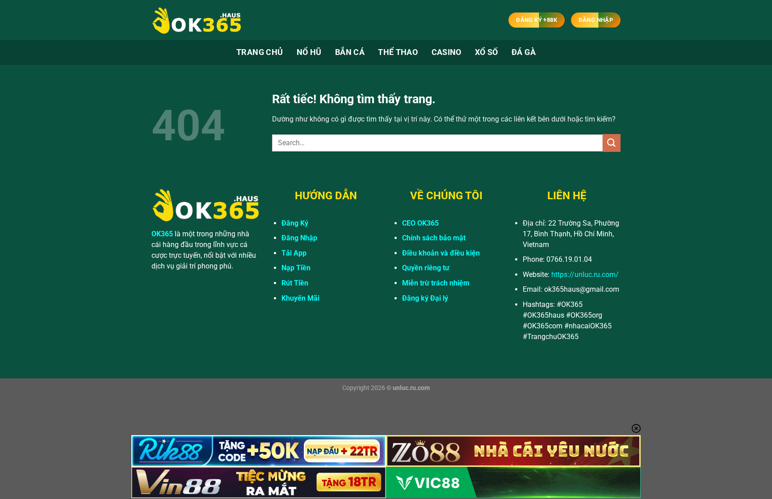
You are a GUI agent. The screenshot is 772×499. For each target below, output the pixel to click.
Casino (447, 52)
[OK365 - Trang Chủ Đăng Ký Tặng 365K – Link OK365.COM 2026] (196, 20)
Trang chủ (259, 52)
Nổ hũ (309, 52)
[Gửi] (612, 142)
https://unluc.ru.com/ (585, 274)
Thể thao (398, 52)
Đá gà (524, 52)
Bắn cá (350, 52)
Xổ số (486, 52)
